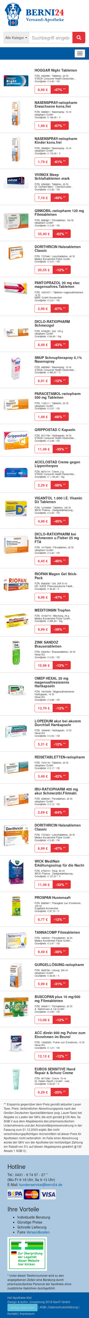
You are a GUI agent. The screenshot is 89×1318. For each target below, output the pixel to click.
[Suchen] (78, 37)
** (60, 89)
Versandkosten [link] (38, 1232)
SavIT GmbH (61, 1302)
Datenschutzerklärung (63, 1307)
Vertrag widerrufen (22, 1307)
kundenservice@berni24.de (40, 1184)
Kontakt (12, 1313)
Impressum (27, 1313)
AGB (43, 1307)
